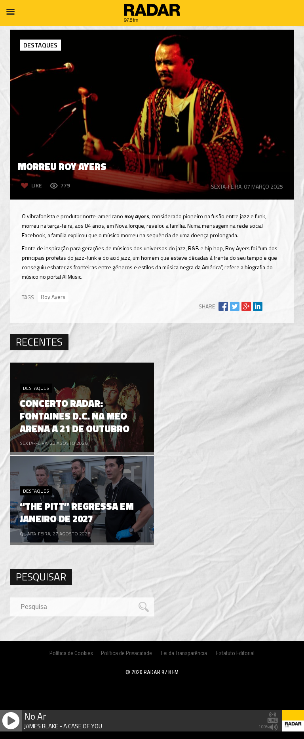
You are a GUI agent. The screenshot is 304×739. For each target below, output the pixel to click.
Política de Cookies (71, 653)
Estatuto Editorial (235, 653)
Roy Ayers (53, 297)
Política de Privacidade (126, 653)
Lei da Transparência (184, 653)
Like (36, 185)
